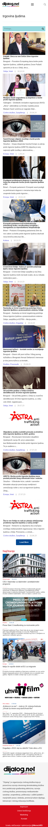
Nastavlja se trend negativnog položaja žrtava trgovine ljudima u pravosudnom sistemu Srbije (23, 309)
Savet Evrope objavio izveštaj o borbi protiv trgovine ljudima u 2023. (21, 140)
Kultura (6, 240)
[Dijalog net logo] (11, 4)
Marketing (24, 815)
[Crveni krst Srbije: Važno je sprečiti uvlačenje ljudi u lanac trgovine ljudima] (24, 244)
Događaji (19, 323)
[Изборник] (32, 4)
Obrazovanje (6, 579)
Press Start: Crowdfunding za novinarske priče (21, 625)
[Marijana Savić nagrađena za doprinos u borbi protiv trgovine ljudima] (24, 75)
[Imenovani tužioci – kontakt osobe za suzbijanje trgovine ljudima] (24, 327)
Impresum (24, 807)
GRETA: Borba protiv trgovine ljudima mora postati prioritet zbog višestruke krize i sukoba (22, 477)
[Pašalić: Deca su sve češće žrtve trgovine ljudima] (24, 34)
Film (4, 703)
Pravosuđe (14, 364)
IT (13, 745)
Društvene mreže (7, 745)
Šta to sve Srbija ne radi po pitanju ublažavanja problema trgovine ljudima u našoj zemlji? (23, 522)
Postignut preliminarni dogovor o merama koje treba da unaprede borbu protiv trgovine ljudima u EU (23, 182)
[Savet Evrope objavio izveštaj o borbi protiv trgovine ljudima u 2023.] (24, 116)
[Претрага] (42, 28)
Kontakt (24, 819)
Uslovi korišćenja (24, 811)
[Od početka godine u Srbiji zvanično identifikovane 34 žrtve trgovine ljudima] (24, 368)
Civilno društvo (9, 113)
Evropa (6, 154)
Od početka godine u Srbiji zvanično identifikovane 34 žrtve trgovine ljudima (19, 392)
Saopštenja (20, 113)
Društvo (6, 364)
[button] (44, 4)
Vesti (11, 71)
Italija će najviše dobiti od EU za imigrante (19, 667)
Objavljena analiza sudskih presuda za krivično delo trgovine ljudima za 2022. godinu (23, 433)
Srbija (5, 71)
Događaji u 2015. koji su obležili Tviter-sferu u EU (22, 748)
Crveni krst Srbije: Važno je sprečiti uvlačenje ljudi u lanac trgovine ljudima (22, 268)
